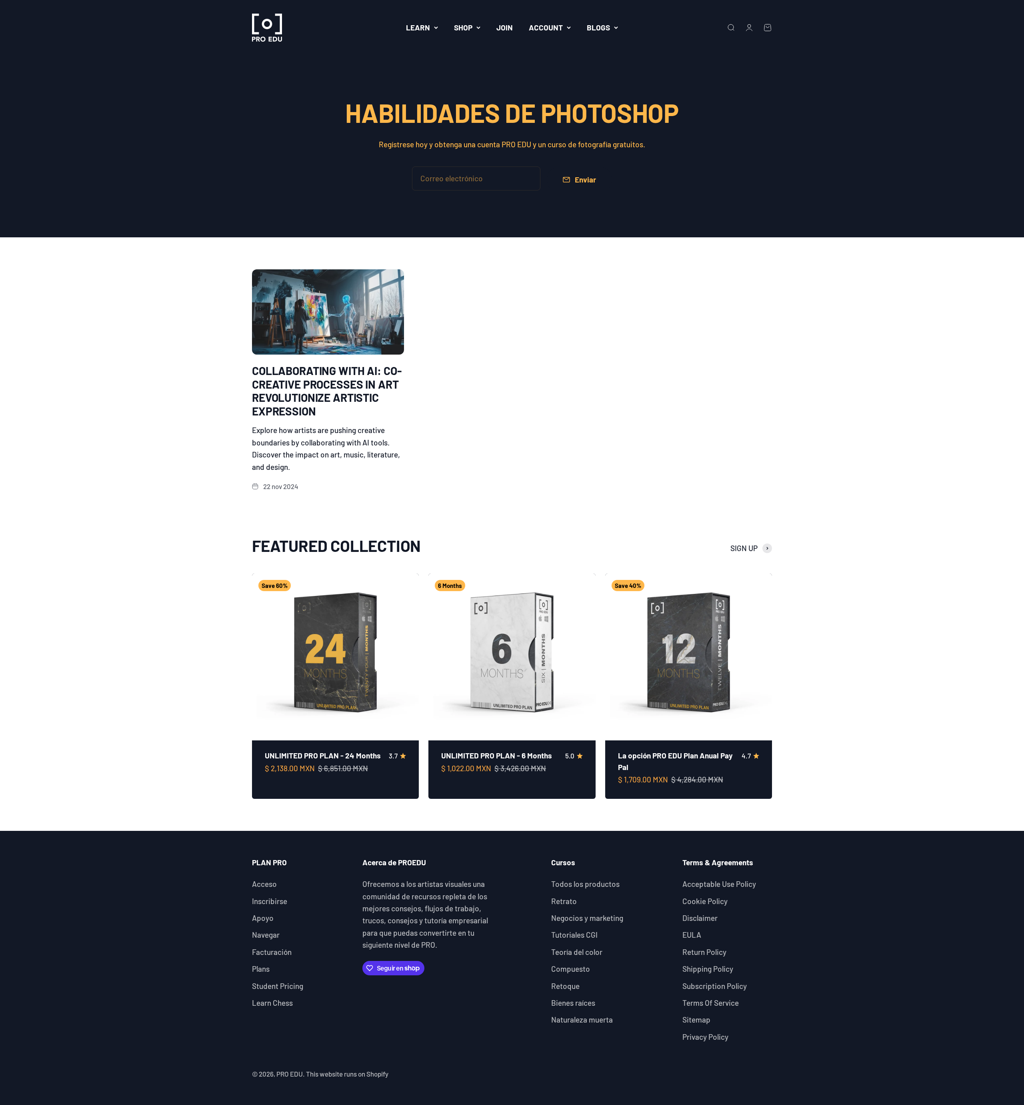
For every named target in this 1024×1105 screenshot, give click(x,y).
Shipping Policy (707, 968)
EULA (691, 934)
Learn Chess (272, 1002)
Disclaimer (700, 918)
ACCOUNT (546, 27)
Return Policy (704, 952)
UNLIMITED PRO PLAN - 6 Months (496, 755)
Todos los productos (585, 883)
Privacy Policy (705, 1036)
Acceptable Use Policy (719, 883)
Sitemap (696, 1019)
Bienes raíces (573, 1002)
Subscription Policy (714, 986)
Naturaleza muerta (582, 1019)
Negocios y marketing (587, 918)
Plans (261, 968)
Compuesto (570, 968)
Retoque (565, 986)
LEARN (418, 27)
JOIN (504, 27)
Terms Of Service (710, 1002)
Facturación (272, 952)
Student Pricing (277, 986)
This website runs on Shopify (347, 1074)
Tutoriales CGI (574, 934)
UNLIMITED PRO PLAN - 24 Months (323, 755)
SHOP (463, 27)
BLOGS (598, 27)
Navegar (266, 934)
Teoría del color (576, 952)
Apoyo (263, 918)
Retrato (564, 901)
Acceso (264, 883)
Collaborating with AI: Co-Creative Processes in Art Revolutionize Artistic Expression (326, 391)
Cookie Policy (705, 901)
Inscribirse (269, 901)
